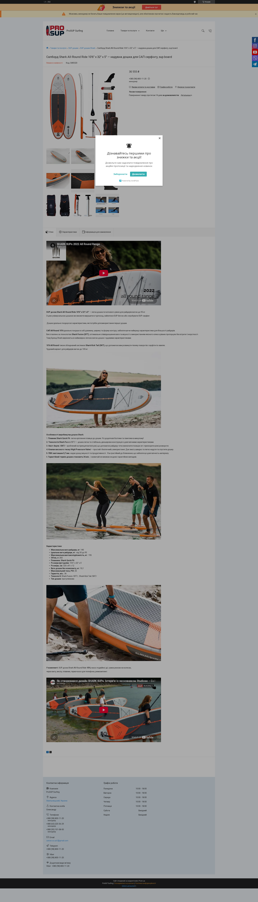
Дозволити (138, 174)
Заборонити (120, 174)
